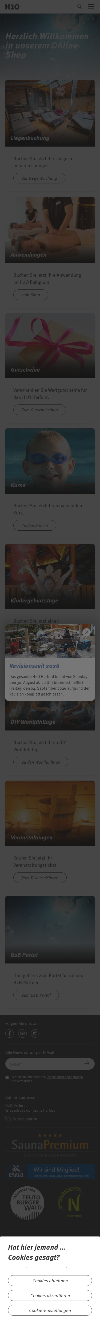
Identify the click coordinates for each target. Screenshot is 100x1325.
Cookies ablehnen (50, 1280)
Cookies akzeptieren (50, 1295)
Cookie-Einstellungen (50, 1310)
